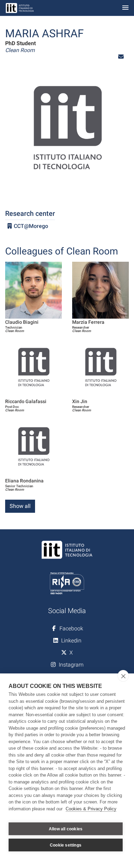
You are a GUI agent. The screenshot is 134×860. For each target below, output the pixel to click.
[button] (121, 56)
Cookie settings (65, 845)
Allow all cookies (65, 829)
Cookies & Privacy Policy (91, 808)
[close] (123, 676)
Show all (20, 506)
